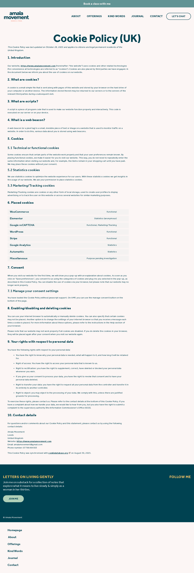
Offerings (94, 16)
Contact (156, 16)
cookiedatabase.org (58, 453)
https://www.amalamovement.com (38, 66)
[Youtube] (187, 484)
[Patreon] (166, 484)
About (76, 16)
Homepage (15, 530)
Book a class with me (97, 3)
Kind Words (116, 16)
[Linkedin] (176, 484)
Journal (137, 16)
